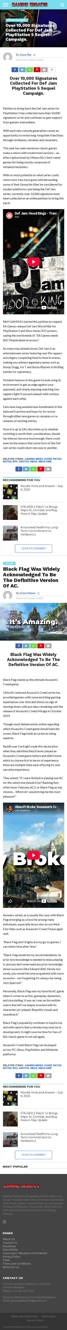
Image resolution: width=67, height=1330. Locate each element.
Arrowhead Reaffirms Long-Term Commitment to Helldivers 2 (39, 531)
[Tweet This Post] (22, 68)
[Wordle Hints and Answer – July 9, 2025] (10, 491)
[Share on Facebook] (15, 68)
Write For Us (11, 1267)
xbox (33, 461)
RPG (15, 461)
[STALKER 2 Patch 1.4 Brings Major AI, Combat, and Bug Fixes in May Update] (10, 512)
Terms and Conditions (17, 1263)
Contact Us (10, 1242)
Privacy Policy (11, 1256)
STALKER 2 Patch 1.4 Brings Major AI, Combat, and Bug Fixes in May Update (39, 510)
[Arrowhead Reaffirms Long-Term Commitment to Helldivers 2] (10, 533)
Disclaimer (9, 1246)
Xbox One (44, 461)
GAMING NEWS (34, 458)
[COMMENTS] (51, 68)
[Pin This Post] (37, 68)
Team (6, 1260)
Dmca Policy (10, 1249)
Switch (24, 461)
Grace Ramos (27, 593)
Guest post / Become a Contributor (25, 1253)
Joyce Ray (25, 54)
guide (48, 458)
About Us (9, 1239)
